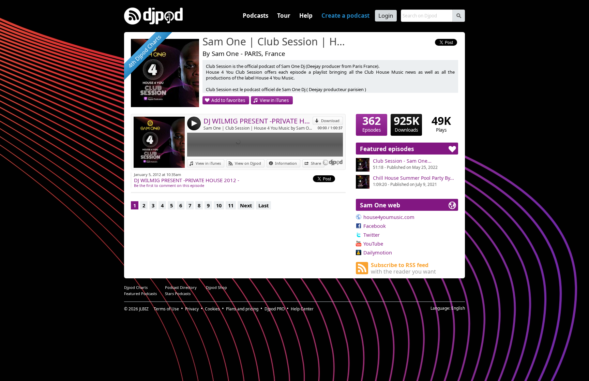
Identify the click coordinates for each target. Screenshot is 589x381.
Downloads (406, 123)
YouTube (373, 243)
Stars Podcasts (178, 293)
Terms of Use (166, 309)
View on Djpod (248, 163)
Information (286, 163)
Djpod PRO (275, 309)
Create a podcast (345, 15)
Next (246, 205)
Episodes (371, 123)
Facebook (374, 226)
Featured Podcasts (140, 293)
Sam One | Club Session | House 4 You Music (275, 41)
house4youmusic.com (388, 217)
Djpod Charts (136, 287)
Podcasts (255, 15)
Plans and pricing (242, 309)
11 (230, 205)
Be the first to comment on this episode (169, 185)
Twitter (371, 234)
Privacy (192, 309)
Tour (283, 15)
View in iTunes (274, 100)
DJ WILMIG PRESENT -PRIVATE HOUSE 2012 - (258, 121)
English (458, 308)
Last (263, 205)
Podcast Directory (181, 287)
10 (219, 205)
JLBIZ (144, 309)
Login (385, 15)
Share (316, 163)
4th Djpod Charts (144, 51)
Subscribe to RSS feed (403, 268)
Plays (441, 123)
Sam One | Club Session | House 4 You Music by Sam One (258, 128)
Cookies (212, 309)
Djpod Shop (216, 287)
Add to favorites (228, 100)
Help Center (302, 309)
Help (306, 15)
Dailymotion (377, 252)
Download (330, 120)
